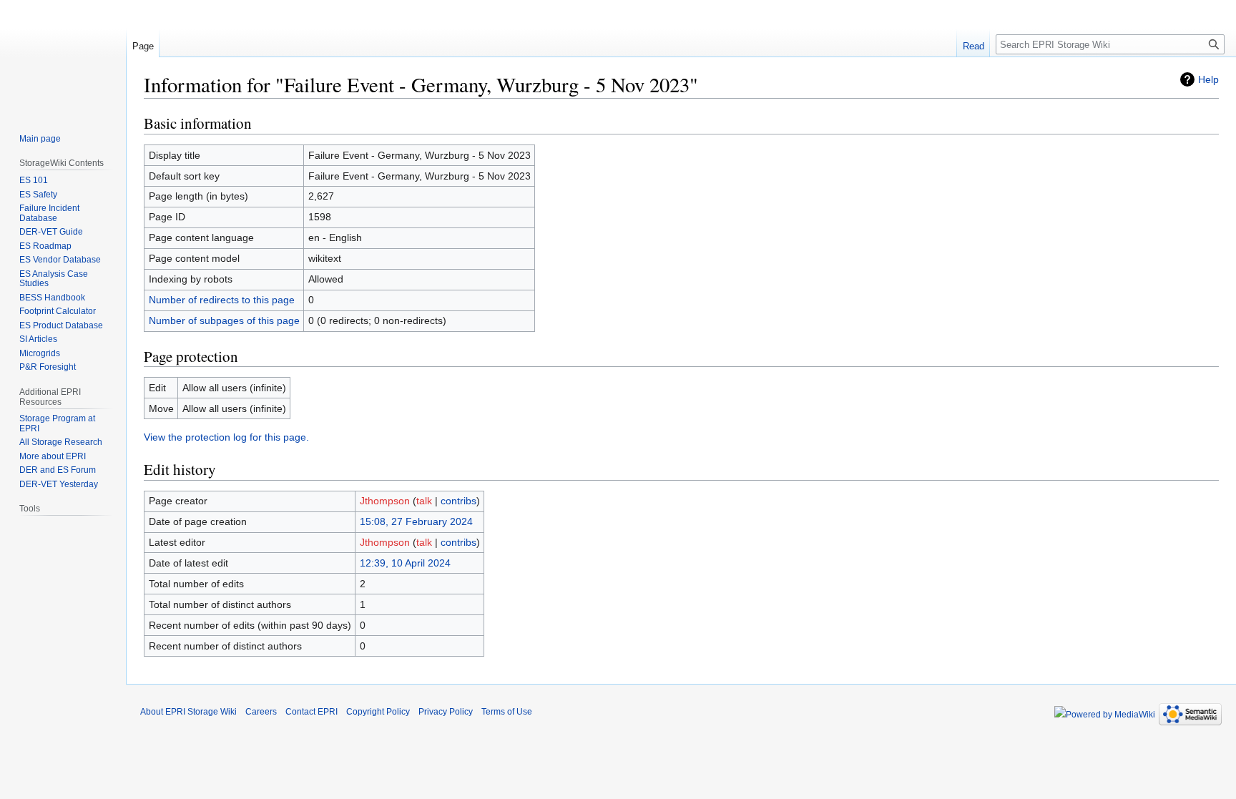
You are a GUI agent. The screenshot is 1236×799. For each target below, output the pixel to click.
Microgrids (39, 353)
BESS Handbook (52, 298)
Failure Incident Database (49, 213)
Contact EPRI (311, 712)
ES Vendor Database (60, 260)
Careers (261, 712)
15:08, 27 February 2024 (416, 521)
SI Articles (38, 339)
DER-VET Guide (51, 232)
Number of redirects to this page (222, 299)
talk (424, 500)
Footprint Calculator (57, 311)
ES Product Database (61, 325)
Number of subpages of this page (224, 320)
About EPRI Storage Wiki (188, 712)
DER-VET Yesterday (58, 484)
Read (973, 46)
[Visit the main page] (63, 57)
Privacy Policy (445, 712)
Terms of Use (506, 712)
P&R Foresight (47, 367)
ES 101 (33, 180)
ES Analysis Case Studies (53, 279)
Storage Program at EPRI (57, 423)
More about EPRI (52, 456)
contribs (458, 500)
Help (1208, 79)
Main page (40, 139)
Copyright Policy (378, 712)
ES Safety (38, 195)
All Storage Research (60, 442)
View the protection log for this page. (226, 437)
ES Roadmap (45, 246)
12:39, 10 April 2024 (405, 563)
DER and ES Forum (57, 470)
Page (143, 46)
